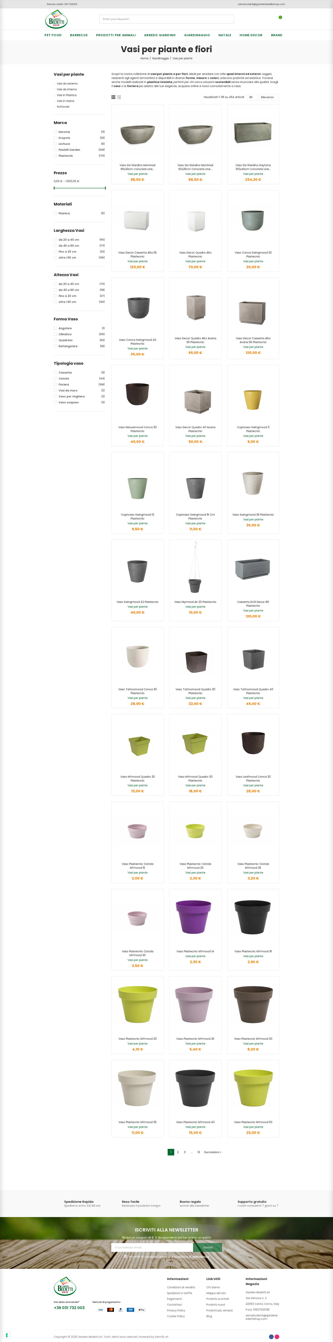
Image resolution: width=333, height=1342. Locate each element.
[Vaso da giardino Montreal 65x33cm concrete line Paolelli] (138, 133)
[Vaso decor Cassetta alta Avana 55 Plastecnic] (253, 306)
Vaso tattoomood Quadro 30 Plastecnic (195, 691)
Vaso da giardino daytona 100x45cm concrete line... (253, 167)
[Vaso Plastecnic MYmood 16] (253, 917)
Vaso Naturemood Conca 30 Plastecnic (137, 429)
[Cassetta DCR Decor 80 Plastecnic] (253, 568)
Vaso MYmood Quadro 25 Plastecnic (137, 778)
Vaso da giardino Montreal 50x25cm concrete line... (195, 167)
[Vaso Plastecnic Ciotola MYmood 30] (138, 917)
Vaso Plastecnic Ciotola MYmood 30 (137, 953)
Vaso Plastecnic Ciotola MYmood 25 (253, 866)
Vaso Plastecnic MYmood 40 (195, 1122)
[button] (60, 4)
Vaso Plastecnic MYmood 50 (253, 1122)
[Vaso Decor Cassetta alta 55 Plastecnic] (138, 218)
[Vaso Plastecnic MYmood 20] (138, 1004)
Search (228, 19)
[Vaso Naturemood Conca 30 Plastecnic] (138, 393)
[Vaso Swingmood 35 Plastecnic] (253, 480)
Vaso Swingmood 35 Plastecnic (253, 515)
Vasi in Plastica (67, 95)
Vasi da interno (67, 89)
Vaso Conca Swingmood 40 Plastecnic (137, 342)
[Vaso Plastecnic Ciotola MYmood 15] (138, 830)
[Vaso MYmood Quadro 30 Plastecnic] (195, 742)
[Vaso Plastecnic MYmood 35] (138, 1088)
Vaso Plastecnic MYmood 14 (195, 951)
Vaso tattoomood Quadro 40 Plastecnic (253, 691)
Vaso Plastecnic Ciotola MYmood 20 (195, 866)
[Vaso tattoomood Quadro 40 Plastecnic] (253, 655)
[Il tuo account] (287, 19)
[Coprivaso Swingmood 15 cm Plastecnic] (195, 480)
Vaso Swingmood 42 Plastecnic (138, 602)
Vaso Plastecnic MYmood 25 (195, 1039)
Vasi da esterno (67, 83)
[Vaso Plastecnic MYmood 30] (253, 1004)
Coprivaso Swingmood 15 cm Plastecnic (195, 516)
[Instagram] (277, 1336)
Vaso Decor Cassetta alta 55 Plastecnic (137, 254)
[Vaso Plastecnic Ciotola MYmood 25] (253, 830)
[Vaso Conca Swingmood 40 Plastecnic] (138, 306)
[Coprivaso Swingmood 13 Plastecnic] (138, 480)
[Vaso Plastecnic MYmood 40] (195, 1088)
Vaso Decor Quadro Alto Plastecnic (195, 254)
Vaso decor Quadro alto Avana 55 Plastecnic (195, 340)
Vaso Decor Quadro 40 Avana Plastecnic (195, 429)
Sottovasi (63, 107)
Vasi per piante (138, 174)
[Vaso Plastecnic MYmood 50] (253, 1088)
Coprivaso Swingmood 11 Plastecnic (253, 429)
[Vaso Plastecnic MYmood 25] (195, 1004)
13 (199, 1152)
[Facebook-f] (271, 1336)
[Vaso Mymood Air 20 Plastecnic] (195, 568)
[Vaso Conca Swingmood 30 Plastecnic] (253, 218)
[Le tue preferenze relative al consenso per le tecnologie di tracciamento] (6, 1335)
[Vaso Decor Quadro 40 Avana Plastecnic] (195, 393)
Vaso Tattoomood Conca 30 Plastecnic (137, 691)
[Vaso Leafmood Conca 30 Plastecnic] (253, 742)
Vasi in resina (65, 101)
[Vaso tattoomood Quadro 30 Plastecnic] (195, 655)
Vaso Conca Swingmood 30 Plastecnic (253, 254)
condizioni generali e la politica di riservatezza (176, 1256)
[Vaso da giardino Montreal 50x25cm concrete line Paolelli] (195, 133)
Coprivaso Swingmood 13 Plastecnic (137, 516)
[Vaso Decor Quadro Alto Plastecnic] (195, 218)
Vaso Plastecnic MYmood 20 (138, 1039)
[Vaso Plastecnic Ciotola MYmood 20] (195, 830)
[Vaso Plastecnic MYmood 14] (195, 917)
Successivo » (212, 1152)
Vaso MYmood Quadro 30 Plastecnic (195, 778)
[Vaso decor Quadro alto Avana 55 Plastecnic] (195, 306)
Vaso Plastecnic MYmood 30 (253, 1039)
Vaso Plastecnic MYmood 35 (137, 1122)
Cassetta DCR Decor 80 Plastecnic (253, 604)
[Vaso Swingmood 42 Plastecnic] (138, 568)
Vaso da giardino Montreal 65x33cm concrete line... (137, 167)
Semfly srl (161, 1337)
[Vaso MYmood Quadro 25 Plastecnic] (138, 742)
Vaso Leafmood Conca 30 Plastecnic (253, 778)
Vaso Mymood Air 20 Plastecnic (195, 602)
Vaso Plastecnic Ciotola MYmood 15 (137, 866)
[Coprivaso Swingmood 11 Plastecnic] (253, 393)
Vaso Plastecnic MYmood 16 (253, 951)
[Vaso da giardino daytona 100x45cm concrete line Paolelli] (253, 133)
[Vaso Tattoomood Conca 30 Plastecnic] (138, 655)
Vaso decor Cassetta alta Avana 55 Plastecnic (253, 340)
